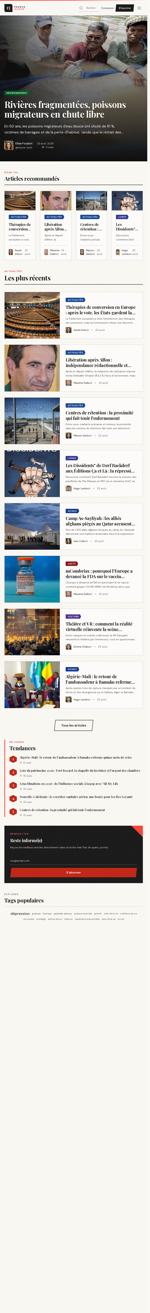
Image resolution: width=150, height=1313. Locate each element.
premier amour (63, 913)
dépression (20, 913)
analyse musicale (83, 913)
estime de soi (55, 919)
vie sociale (28, 919)
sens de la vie (111, 913)
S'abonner (73, 872)
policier (36, 913)
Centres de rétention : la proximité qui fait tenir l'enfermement (62, 810)
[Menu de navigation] (139, 8)
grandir (98, 913)
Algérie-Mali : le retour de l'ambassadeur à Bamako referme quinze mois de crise (76, 757)
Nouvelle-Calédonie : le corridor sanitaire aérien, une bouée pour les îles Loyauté (76, 797)
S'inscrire (125, 8)
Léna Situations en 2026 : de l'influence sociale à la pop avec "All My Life (69, 784)
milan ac (68, 919)
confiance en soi (128, 913)
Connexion (107, 8)
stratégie (41, 919)
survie (121, 919)
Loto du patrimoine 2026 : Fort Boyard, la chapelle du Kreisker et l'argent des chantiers (80, 770)
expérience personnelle (87, 919)
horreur (47, 913)
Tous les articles (73, 725)
